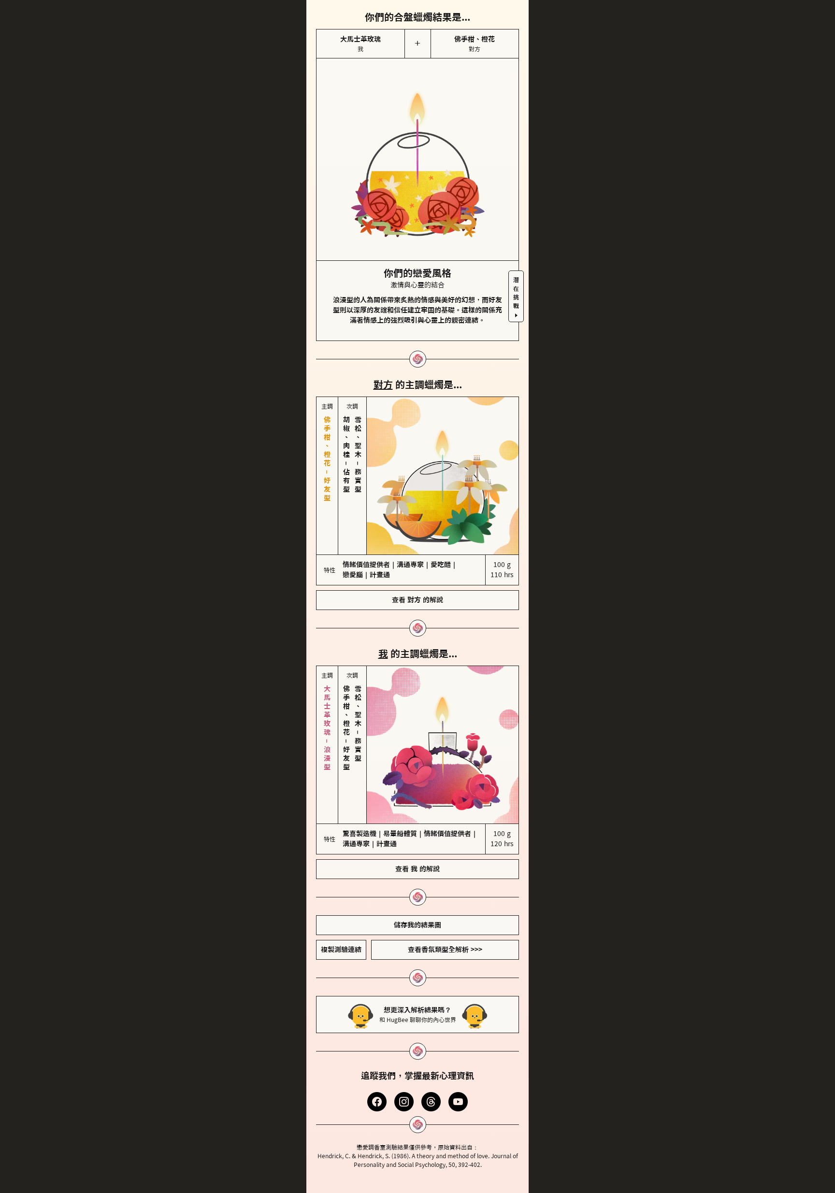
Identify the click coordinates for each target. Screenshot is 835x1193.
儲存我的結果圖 (417, 925)
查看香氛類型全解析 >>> (445, 949)
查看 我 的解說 (417, 869)
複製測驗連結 (341, 949)
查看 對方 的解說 (417, 599)
